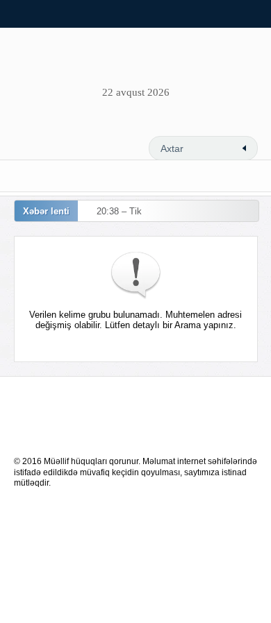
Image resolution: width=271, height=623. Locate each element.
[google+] (181, 124)
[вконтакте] (147, 124)
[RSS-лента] (79, 124)
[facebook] (113, 124)
